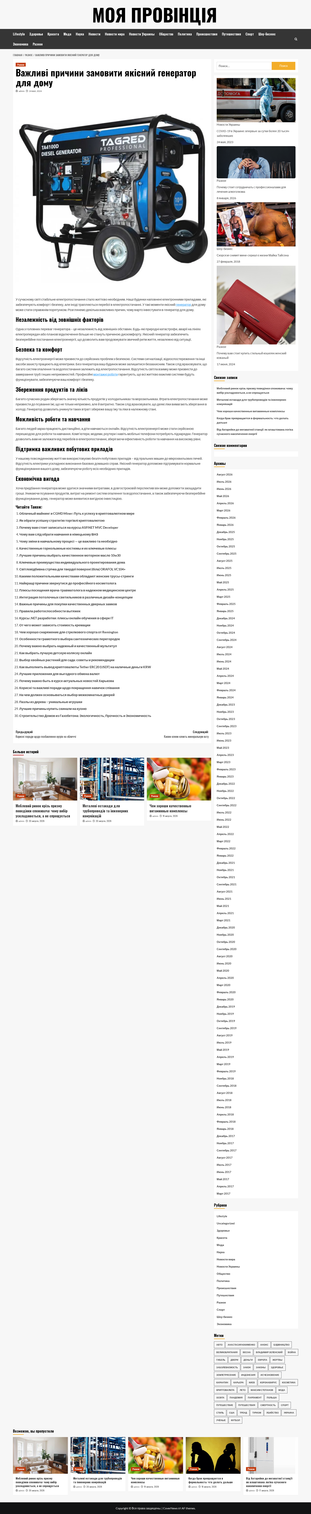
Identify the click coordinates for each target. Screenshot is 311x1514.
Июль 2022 (224, 812)
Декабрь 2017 (226, 1136)
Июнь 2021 (224, 898)
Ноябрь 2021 (225, 870)
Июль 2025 (224, 568)
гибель (220, 1360)
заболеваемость (227, 1367)
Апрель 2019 (225, 1056)
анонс (264, 1344)
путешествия (246, 1405)
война (292, 1352)
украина (289, 1412)
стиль (220, 1412)
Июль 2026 (224, 481)
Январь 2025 (225, 611)
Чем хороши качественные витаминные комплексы (170, 808)
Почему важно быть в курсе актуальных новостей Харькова (66, 681)
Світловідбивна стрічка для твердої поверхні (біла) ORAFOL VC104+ (72, 569)
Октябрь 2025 (226, 546)
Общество (166, 34)
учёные (221, 1420)
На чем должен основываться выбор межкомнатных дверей (67, 695)
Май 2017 (223, 1179)
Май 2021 (223, 905)
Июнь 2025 (224, 575)
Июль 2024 (224, 654)
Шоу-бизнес (267, 34)
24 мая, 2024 (35, 91)
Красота (53, 34)
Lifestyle (19, 34)
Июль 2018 (224, 1100)
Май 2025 (223, 582)
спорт (285, 1405)
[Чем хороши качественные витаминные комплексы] (179, 779)
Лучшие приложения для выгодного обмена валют (59, 674)
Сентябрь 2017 (226, 1150)
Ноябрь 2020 (225, 934)
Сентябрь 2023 (226, 726)
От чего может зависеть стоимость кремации (54, 625)
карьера (238, 1382)
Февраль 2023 (226, 769)
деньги (248, 1360)
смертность (268, 1405)
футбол (235, 1420)
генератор (183, 305)
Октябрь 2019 (226, 1021)
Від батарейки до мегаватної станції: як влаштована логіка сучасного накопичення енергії (255, 431)
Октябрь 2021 (226, 877)
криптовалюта (225, 1390)
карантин (222, 1382)
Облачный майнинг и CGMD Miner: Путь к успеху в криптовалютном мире (76, 513)
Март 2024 (223, 683)
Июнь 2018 (224, 1107)
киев (252, 1382)
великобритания (227, 1352)
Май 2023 (223, 747)
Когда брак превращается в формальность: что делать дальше (253, 420)
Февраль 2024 (226, 690)
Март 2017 (223, 1193)
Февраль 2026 (226, 517)
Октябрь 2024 (226, 632)
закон (247, 1367)
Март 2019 (223, 1064)
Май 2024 (223, 668)
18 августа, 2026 (209, 1486)
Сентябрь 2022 (226, 805)
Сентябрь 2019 (226, 1028)
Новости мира (115, 34)
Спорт (249, 34)
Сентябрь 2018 (226, 1085)
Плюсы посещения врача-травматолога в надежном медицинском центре (77, 590)
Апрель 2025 (225, 589)
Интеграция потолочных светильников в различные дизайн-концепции (76, 597)
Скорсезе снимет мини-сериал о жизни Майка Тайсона (253, 255)
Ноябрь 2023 (225, 711)
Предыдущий (46, 734)
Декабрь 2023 (226, 704)
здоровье (277, 1367)
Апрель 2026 (225, 503)
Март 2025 (223, 596)
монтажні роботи (105, 374)
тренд (243, 1412)
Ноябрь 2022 (225, 790)
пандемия (236, 1397)
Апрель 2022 (225, 834)
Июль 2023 (224, 733)
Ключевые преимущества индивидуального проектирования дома (72, 562)
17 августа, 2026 (266, 1490)
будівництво (281, 1344)
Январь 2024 (225, 697)
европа (262, 1360)
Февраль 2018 (226, 1121)
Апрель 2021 (225, 913)
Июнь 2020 (224, 963)
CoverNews (170, 1508)
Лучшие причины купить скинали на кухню (53, 709)
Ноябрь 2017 (225, 1143)
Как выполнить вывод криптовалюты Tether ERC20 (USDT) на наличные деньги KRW (85, 667)
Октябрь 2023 (226, 719)
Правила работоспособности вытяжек (49, 611)
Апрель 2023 (225, 754)
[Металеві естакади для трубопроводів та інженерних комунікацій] (112, 779)
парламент (255, 1397)
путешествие (224, 1405)
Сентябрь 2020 (226, 949)
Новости (94, 34)
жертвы (277, 1360)
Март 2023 (223, 762)
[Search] (296, 39)
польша (272, 1397)
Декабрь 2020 (226, 927)
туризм (256, 1412)
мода (281, 1390)
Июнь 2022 (224, 819)
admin (22, 91)
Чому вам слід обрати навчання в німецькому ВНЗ (58, 534)
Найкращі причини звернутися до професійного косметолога (67, 583)
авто (219, 1344)
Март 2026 (223, 510)
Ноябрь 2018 (225, 1078)
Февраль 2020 (226, 992)
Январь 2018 (225, 1128)
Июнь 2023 (224, 740)
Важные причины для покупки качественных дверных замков (68, 604)
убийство (272, 1412)
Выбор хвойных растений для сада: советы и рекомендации (66, 660)
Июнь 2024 (224, 661)
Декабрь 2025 (226, 532)
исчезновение (270, 1375)
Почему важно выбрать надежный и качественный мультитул (68, 646)
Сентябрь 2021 (226, 884)
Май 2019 (223, 1049)
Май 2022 (223, 826)
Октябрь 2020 (226, 941)
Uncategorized (226, 1223)
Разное (38, 44)
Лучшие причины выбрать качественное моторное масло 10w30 (70, 555)
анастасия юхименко (241, 1344)
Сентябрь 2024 (226, 639)
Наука (80, 34)
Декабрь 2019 (226, 1006)
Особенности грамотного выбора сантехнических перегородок (69, 639)
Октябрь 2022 (226, 798)
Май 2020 (223, 970)
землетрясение (226, 1375)
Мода (67, 34)
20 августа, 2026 (36, 820)
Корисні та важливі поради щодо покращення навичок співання (69, 688)
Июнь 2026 (224, 488)
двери (234, 1360)
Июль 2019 (224, 1042)
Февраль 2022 (226, 848)
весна (247, 1352)
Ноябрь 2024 (225, 625)
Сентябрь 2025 (226, 553)
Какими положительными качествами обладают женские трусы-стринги (76, 576)
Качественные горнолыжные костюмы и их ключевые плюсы (67, 548)
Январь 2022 (225, 855)
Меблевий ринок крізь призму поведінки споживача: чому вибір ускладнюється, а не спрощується (43, 810)
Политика (185, 34)
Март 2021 (223, 920)
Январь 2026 (225, 524)
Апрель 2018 (225, 1114)
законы (261, 1367)
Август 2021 (225, 891)
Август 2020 (225, 956)
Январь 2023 (225, 776)
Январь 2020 (225, 999)
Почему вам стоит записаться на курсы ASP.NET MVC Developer (68, 527)
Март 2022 (223, 841)
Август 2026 (225, 474)
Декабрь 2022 (226, 783)
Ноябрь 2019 (225, 1013)
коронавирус (268, 1382)
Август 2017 (225, 1157)
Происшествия (206, 34)
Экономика (20, 44)
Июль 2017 (224, 1164)
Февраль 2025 (226, 603)
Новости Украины (142, 34)
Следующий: (186, 734)
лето (242, 1390)
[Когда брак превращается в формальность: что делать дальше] (213, 1455)
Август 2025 (225, 560)
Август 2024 (225, 647)
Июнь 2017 (224, 1172)
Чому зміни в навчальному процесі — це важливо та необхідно (68, 541)
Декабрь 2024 (226, 618)
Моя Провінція (154, 14)
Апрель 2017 (225, 1186)
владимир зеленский (269, 1352)
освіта (220, 1397)
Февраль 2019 (226, 1071)
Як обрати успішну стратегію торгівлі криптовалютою (62, 520)
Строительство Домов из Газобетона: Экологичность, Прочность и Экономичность (85, 716)
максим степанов (262, 1390)
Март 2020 (223, 985)
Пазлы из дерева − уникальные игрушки (50, 702)
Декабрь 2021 (226, 862)
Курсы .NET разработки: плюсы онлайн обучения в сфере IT (66, 618)
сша (232, 1412)
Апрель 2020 (225, 977)
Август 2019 (225, 1035)
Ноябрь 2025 (225, 539)
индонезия (248, 1375)
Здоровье (36, 34)
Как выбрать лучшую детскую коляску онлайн (55, 653)
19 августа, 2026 (170, 815)
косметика (289, 1382)
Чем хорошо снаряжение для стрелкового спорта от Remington (68, 632)
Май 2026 (223, 496)
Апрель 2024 (225, 675)
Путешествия (231, 34)
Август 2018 (225, 1092)
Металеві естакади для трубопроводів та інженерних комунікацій (105, 810)
